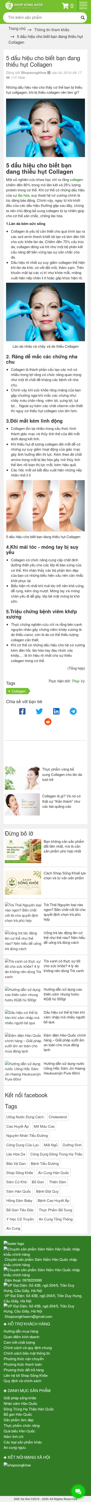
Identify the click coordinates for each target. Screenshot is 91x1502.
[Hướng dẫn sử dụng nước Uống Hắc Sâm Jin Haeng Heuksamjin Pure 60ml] (23, 1071)
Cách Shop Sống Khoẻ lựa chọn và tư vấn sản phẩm (65, 875)
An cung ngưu (15, 1447)
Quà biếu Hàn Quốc (19, 1430)
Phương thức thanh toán (23, 1364)
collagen (76, 179)
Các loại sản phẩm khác (23, 1441)
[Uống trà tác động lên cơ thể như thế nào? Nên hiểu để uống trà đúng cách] (23, 940)
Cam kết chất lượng (19, 1342)
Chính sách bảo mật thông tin (27, 1353)
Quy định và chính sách (22, 1380)
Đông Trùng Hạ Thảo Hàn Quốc (29, 1408)
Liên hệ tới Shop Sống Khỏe (26, 1375)
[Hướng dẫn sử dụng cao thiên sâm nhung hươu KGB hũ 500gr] (23, 994)
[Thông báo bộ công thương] (45, 1481)
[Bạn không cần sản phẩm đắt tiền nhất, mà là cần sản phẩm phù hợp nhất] (23, 851)
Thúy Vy (78, 680)
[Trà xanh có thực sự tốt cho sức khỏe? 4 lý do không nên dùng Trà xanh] (23, 969)
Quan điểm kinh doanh (21, 1336)
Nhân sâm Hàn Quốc (20, 1403)
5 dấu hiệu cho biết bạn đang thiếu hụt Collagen (43, 61)
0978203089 (32, 1280)
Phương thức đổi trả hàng (24, 1369)
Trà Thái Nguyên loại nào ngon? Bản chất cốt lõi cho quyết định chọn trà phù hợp (64, 912)
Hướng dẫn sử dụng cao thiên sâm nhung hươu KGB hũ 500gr (63, 994)
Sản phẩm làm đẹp (18, 1419)
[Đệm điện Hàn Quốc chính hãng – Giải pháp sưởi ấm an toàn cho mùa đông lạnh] (23, 1043)
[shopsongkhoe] (17, 1464)
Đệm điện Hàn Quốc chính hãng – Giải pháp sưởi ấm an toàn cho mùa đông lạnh (65, 1042)
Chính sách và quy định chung (28, 1347)
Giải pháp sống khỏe (20, 1397)
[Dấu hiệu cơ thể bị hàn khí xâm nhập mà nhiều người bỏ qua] (23, 1017)
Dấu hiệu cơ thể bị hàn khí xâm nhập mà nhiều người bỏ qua (64, 1017)
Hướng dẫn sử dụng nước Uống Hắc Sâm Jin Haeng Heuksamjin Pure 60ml (64, 1068)
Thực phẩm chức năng (22, 1425)
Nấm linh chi (13, 1436)
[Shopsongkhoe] (24, 4)
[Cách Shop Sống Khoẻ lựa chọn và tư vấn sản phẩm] (23, 883)
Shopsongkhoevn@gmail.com (28, 1316)
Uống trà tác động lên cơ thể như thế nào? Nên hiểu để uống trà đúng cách (64, 937)
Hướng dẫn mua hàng (21, 1331)
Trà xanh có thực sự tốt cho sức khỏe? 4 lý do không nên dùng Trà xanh (64, 965)
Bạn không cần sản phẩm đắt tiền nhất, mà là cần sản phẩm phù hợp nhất (64, 846)
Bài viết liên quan (29, 754)
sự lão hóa (21, 195)
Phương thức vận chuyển (24, 1358)
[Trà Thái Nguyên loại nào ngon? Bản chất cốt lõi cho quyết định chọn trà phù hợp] (23, 912)
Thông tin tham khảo (51, 29)
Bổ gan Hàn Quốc (18, 1414)
